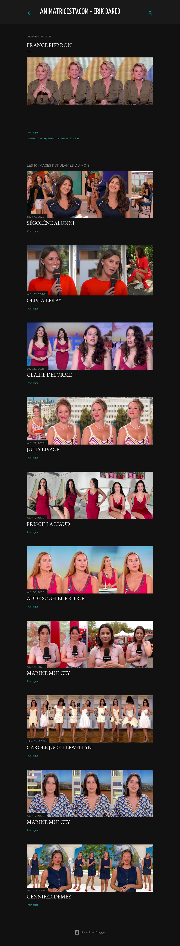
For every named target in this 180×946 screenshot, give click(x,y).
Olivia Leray (44, 300)
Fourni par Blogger (93, 932)
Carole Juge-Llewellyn (59, 747)
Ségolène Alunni (50, 222)
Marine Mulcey (48, 673)
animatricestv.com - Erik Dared (80, 11)
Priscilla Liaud (48, 524)
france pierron (47, 138)
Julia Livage (43, 449)
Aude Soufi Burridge (55, 598)
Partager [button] (32, 132)
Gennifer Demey (49, 896)
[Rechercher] (150, 12)
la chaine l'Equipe (68, 138)
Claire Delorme (49, 374)
